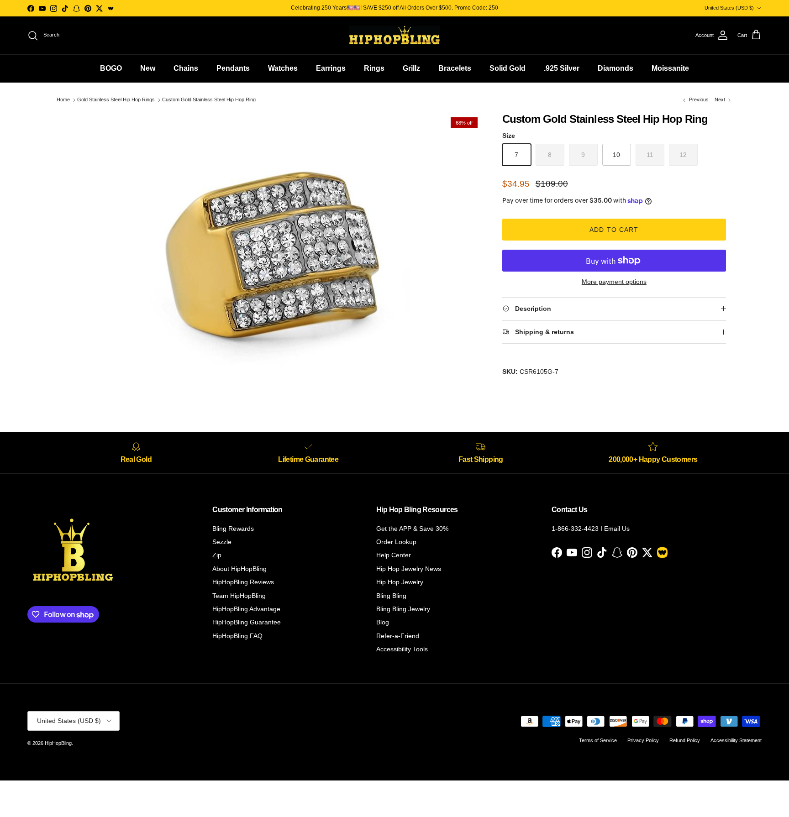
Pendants (233, 68)
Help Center (393, 555)
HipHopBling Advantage (246, 609)
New (147, 68)
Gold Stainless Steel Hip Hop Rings (116, 100)
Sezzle (221, 541)
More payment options (614, 281)
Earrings (331, 68)
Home (63, 100)
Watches (283, 68)
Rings (374, 68)
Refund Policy (684, 740)
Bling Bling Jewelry (403, 609)
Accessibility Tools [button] (402, 649)
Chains (186, 68)
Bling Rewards (233, 528)
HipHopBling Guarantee (246, 622)
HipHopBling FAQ (237, 635)
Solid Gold (507, 68)
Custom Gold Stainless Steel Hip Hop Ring (209, 100)
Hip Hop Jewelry (399, 582)
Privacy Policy (643, 740)
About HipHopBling (239, 568)
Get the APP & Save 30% (412, 528)
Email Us (617, 528)
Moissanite (670, 68)
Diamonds (615, 68)
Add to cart (613, 229)
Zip (216, 555)
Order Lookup (396, 541)
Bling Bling (391, 595)
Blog (382, 622)
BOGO (111, 68)
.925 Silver (561, 68)
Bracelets (454, 68)
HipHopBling (58, 743)
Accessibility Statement (736, 740)
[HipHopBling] (394, 35)
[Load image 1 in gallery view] (272, 250)
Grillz (411, 68)
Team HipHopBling (239, 595)
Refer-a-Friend (397, 635)
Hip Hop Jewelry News (408, 568)
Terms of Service (598, 740)
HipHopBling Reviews (243, 582)
